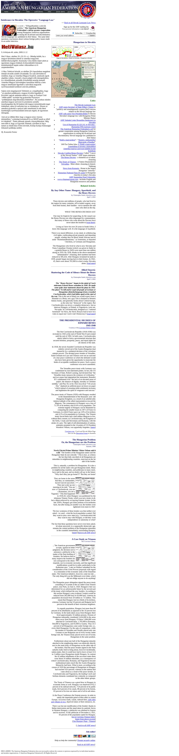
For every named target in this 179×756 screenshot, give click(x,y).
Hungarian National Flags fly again (71, 173)
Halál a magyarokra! (67, 140)
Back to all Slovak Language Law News (80, 23)
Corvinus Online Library (87, 328)
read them (90, 222)
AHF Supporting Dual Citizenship (82, 177)
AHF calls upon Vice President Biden (73, 114)
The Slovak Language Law (85, 105)
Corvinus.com (69, 431)
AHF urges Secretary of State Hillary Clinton (76, 107)
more (93, 427)
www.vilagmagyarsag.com (67, 179)
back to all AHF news (86, 533)
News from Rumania (71, 168)
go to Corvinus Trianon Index (83, 717)
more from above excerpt (85, 719)
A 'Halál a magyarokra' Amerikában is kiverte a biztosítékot (82, 145)
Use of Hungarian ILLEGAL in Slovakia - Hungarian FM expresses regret (79, 126)
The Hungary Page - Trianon (84, 721)
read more (91, 263)
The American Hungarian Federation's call (76, 129)
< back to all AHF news (86, 725)
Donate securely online (86, 740)
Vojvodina (65, 164)
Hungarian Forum (82, 433)
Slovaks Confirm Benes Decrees (70, 153)
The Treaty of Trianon (67, 162)
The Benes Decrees (68, 157)
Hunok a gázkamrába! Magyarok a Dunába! (87, 141)
